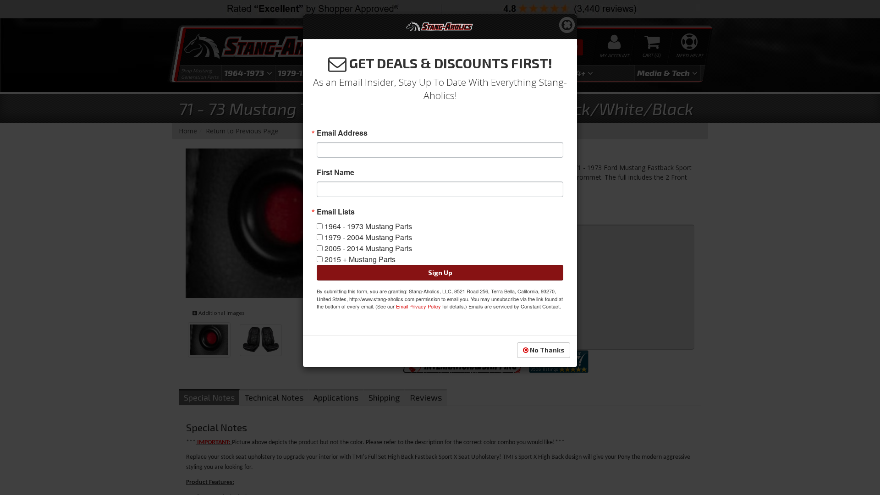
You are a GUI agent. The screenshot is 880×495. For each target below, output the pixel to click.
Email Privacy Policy (418, 306)
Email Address (342, 133)
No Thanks (546, 350)
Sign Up (440, 272)
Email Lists (336, 211)
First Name (335, 172)
